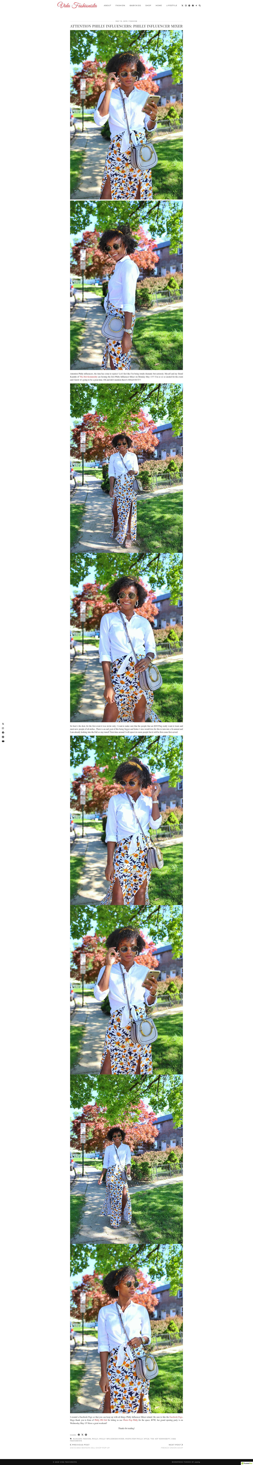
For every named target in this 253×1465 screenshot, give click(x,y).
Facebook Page (176, 1417)
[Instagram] (186, 5)
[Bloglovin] (196, 5)
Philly (95, 1439)
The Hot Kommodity (89, 376)
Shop (148, 5)
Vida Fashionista (68, 1462)
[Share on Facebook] (79, 1435)
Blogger (77, 1439)
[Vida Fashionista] (77, 5)
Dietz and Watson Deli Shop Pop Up (90, 1446)
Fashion (120, 5)
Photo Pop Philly (130, 1420)
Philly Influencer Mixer (111, 1439)
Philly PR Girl (101, 1420)
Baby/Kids (135, 5)
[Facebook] (193, 5)
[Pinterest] (189, 5)
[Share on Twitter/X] (82, 1435)
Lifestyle (171, 5)
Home (159, 5)
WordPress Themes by (186, 1462)
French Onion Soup (172, 1446)
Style (146, 1439)
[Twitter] (183, 5)
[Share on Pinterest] (86, 1435)
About (107, 5)
